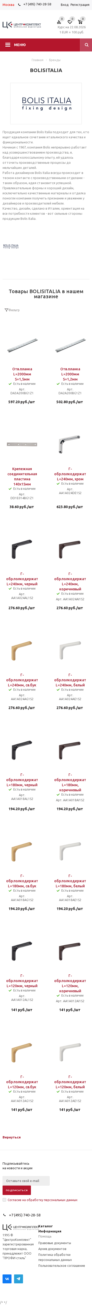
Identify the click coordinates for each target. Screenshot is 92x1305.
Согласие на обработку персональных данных (42, 1200)
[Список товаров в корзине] (82, 23)
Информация (49, 1231)
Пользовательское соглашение (61, 1265)
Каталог (45, 1226)
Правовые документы (54, 1243)
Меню (20, 45)
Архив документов (52, 1248)
